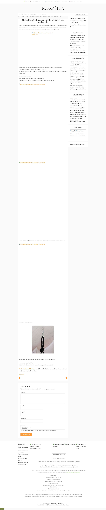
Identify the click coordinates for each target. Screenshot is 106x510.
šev (75, 118)
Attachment (23, 425)
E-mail (22, 412)
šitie (76, 121)
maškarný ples (82, 110)
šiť (79, 121)
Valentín (77, 116)
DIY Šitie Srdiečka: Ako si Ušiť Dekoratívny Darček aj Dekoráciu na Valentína (77, 41)
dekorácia (79, 101)
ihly (82, 103)
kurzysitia (76, 108)
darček (75, 101)
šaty (74, 118)
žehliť (84, 121)
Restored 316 (60, 503)
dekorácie (83, 101)
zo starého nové (82, 116)
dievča (73, 103)
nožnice (71, 112)
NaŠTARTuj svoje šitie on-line (73, 472)
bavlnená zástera (82, 98)
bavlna (78, 98)
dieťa (76, 103)
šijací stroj (79, 118)
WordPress (63, 504)
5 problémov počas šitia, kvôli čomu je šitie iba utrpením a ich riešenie (78, 63)
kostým (76, 105)
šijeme (72, 121)
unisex (71, 116)
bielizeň (71, 101)
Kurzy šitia (53, 8)
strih (76, 114)
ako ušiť (73, 99)
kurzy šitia (82, 108)
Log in (67, 504)
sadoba (73, 114)
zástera (71, 118)
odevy (76, 112)
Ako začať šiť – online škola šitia (77, 18)
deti (71, 103)
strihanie (78, 114)
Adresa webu (23, 418)
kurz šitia (72, 110)
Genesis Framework (56, 504)
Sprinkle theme (53, 503)
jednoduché (72, 105)
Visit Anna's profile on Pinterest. (77, 144)
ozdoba (79, 112)
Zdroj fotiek (21, 374)
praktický (82, 112)
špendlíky (81, 121)
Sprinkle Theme (48, 504)
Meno (22, 405)
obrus (74, 112)
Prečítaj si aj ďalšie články (59, 454)
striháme (81, 114)
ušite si (74, 116)
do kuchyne (79, 103)
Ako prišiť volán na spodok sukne (77, 50)
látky (78, 110)
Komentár (23, 392)
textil (85, 114)
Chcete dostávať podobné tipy (27, 368)
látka (76, 110)
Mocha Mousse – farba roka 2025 (78, 52)
